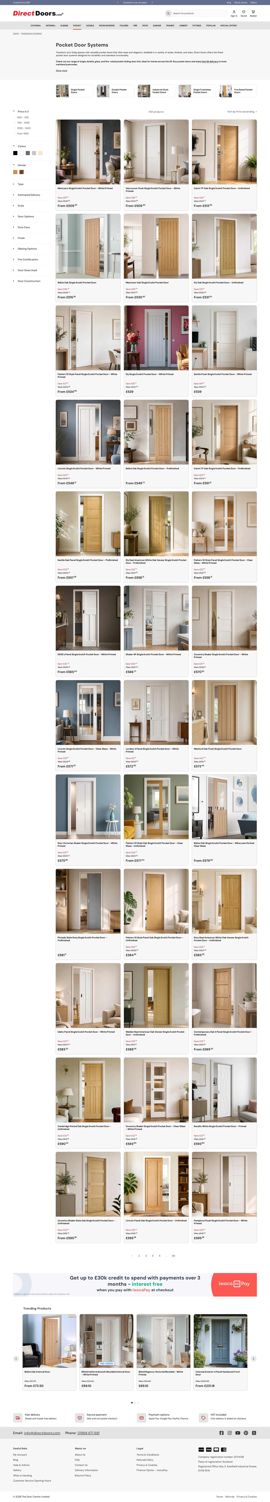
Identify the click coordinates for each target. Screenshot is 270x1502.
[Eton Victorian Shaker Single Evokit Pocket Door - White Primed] (88, 806)
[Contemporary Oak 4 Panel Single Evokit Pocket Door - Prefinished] (224, 995)
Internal (50, 25)
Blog (229, 2)
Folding (124, 25)
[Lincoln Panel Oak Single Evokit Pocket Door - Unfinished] (156, 1184)
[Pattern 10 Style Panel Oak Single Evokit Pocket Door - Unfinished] (156, 901)
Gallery (253, 2)
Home (16, 33)
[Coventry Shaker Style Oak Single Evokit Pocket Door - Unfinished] (88, 1184)
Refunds (229, 1496)
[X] (254, 1433)
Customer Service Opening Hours (32, 1480)
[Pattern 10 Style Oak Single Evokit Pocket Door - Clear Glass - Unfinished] (156, 806)
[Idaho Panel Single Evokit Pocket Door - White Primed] (88, 995)
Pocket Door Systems (31, 33)
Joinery (183, 25)
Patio (145, 25)
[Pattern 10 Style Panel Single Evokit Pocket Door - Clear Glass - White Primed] (224, 523)
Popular (210, 25)
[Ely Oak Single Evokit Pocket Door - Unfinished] (224, 246)
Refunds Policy (145, 1460)
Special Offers (228, 25)
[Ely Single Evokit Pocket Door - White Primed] (156, 338)
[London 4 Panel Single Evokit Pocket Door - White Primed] (156, 712)
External (36, 25)
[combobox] (199, 13)
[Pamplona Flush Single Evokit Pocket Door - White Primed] (224, 1184)
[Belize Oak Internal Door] (49, 1341)
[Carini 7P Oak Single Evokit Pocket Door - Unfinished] (224, 152)
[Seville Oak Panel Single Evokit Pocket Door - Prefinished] (88, 523)
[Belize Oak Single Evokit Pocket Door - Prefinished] (156, 432)
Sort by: (241, 111)
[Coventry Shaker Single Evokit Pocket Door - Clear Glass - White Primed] (156, 1090)
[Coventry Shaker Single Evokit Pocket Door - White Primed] (224, 618)
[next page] (180, 1256)
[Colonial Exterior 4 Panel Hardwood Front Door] (220, 1341)
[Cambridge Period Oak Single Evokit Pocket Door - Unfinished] (88, 1090)
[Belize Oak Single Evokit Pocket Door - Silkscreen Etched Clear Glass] (224, 806)
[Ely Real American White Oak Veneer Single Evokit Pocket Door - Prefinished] (156, 523)
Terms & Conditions (148, 1454)
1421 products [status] (156, 111)
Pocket (77, 25)
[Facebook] (221, 1433)
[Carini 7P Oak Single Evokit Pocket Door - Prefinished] (224, 432)
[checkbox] (31, 117)
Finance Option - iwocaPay (152, 1470)
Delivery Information (86, 1470)
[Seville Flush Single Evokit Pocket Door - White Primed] (224, 338)
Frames (170, 25)
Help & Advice (240, 2)
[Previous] (16, 1359)
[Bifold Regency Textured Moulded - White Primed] (163, 1341)
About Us (80, 1454)
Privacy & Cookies (147, 1465)
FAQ (77, 1460)
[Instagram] (229, 1433)
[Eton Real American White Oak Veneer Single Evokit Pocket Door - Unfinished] (224, 901)
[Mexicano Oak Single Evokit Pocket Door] (156, 246)
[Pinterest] (246, 1433)
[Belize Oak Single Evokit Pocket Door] (88, 246)
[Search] (168, 13)
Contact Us (81, 1465)
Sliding (64, 25)
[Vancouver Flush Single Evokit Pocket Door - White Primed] (156, 152)
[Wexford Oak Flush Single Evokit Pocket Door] (224, 712)
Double (90, 25)
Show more (61, 70)
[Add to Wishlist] (116, 124)
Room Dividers (107, 25)
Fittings (196, 25)
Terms (219, 1496)
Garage (157, 25)
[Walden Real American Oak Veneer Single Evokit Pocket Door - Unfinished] (156, 995)
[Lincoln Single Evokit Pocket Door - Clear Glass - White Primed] (88, 712)
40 (173, 1255)
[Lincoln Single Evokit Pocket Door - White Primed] (88, 432)
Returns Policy (83, 1475)
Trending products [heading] (37, 1308)
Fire (135, 25)
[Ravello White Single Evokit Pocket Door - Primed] (224, 1090)
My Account (20, 1454)
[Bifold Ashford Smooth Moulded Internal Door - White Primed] (106, 1341)
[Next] (254, 1359)
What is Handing (22, 1475)
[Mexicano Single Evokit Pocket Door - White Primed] (88, 152)
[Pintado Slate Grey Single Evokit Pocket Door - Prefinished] (88, 901)
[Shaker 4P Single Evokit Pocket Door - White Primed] (156, 618)
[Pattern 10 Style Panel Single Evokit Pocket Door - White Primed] (88, 338)
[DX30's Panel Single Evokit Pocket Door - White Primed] (88, 618)
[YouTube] (238, 1433)
